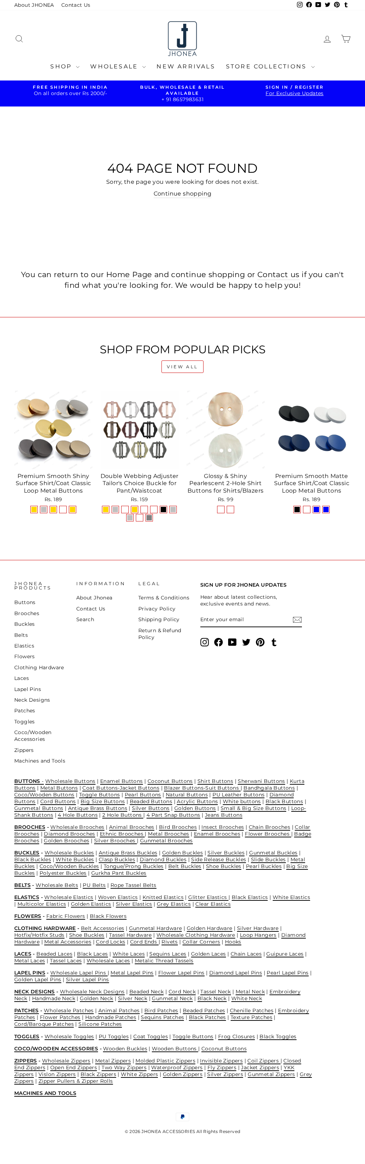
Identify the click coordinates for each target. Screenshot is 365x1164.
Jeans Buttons (223, 815)
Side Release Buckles (218, 859)
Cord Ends (144, 942)
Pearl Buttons (143, 794)
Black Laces (92, 954)
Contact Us (76, 5)
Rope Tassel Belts (133, 885)
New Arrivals (185, 66)
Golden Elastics (91, 904)
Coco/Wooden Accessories (32, 735)
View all (182, 366)
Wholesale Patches (69, 1010)
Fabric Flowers (65, 916)
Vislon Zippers (57, 1074)
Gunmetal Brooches (166, 840)
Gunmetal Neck (172, 998)
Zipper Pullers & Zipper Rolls (75, 1081)
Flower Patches (60, 1017)
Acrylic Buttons (197, 801)
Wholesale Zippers (66, 1061)
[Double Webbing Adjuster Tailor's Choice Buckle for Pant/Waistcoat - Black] (163, 509)
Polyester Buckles (63, 873)
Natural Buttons (187, 794)
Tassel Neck (215, 991)
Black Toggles (277, 1036)
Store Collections (267, 66)
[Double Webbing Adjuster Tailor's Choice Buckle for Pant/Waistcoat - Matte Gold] (134, 509)
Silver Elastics (134, 904)
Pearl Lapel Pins (287, 973)
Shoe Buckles (223, 866)
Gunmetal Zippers (271, 1074)
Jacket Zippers (260, 1067)
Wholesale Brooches (77, 827)
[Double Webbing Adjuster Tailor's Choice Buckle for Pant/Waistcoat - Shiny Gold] (105, 509)
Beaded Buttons (151, 801)
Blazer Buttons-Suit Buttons (202, 788)
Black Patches (207, 1017)
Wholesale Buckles (69, 853)
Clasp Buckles (117, 859)
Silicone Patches (100, 1024)
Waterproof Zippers (176, 1067)
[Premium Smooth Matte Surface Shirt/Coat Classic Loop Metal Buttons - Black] (297, 509)
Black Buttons (284, 801)
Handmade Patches (110, 1017)
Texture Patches (251, 1017)
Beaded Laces (54, 954)
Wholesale (115, 66)
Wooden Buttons (175, 1048)
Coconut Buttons (170, 781)
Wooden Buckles (125, 1048)
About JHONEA (34, 5)
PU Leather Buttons (238, 794)
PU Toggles (114, 1036)
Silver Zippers (225, 1074)
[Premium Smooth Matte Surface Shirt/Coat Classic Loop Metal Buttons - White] (306, 509)
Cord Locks (110, 942)
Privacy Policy (157, 609)
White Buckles (75, 859)
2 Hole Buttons (122, 815)
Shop (62, 66)
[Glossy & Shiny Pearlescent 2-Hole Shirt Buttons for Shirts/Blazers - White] (230, 509)
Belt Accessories (102, 928)
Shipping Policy (159, 619)
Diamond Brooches (69, 834)
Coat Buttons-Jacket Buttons (120, 788)
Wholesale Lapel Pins (78, 973)
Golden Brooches (66, 840)
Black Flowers (108, 916)
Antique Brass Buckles (128, 853)
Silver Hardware (258, 928)
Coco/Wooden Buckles (69, 866)
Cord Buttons (58, 801)
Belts (21, 635)
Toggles (24, 721)
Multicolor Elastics (41, 904)
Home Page (129, 274)
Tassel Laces (66, 960)
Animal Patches (119, 1010)
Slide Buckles (268, 859)
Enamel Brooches (217, 834)
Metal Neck (250, 991)
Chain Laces (246, 954)
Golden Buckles (182, 853)
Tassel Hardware (130, 935)
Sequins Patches (162, 1017)
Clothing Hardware (39, 667)
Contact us (278, 274)
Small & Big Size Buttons (254, 808)
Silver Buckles (226, 853)
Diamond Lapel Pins (235, 973)
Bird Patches (161, 1010)
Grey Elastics (174, 904)
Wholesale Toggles (69, 1036)
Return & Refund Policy (159, 634)
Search (85, 619)
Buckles (24, 624)
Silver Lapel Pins (87, 979)
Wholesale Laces (108, 960)
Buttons (25, 602)
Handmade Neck (53, 998)
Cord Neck (182, 991)
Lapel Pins (27, 689)
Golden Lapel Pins (37, 979)
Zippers (24, 750)
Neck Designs (32, 700)
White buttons (242, 801)
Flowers (24, 656)
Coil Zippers (263, 1061)
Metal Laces (29, 960)
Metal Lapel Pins (131, 973)
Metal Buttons (59, 788)
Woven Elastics (118, 897)
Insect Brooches (222, 827)
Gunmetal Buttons (38, 808)
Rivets (169, 942)
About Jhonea (94, 598)
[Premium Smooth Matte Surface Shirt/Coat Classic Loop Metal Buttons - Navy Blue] (316, 509)
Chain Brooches (270, 827)
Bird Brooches (178, 827)
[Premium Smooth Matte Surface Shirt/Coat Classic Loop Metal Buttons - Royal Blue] (326, 509)
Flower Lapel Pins (181, 973)
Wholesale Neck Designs (92, 991)
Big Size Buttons (103, 801)
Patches (24, 710)
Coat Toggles (150, 1036)
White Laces (129, 954)
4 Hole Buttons (78, 815)
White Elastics (291, 897)
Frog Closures (236, 1036)
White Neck (246, 998)
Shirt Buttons (215, 781)
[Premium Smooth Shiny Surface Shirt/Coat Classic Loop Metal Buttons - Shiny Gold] (34, 509)
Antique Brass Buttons (97, 808)
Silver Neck (132, 998)
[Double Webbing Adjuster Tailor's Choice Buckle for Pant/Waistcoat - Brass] (139, 517)
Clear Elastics (213, 904)
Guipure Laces (284, 954)
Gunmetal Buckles (273, 853)
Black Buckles (32, 859)
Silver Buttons (151, 808)
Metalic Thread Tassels (164, 960)
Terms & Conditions (163, 598)
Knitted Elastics (163, 897)
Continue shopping (183, 193)
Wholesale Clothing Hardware (195, 935)
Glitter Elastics (208, 897)
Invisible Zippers (221, 1061)
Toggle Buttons (99, 794)
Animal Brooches (131, 827)
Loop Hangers (258, 935)
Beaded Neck (146, 991)
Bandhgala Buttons (269, 788)
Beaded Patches (204, 1010)
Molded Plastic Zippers (165, 1061)
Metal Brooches (168, 834)
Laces (21, 678)
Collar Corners (201, 942)
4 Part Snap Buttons (173, 815)
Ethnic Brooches (122, 834)
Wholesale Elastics (68, 897)
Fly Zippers (221, 1067)
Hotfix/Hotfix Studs (39, 935)
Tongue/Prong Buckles (134, 866)
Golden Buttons (195, 808)
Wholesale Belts (57, 885)
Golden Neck (96, 998)
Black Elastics (250, 897)
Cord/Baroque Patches (44, 1024)
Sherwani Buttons (261, 781)
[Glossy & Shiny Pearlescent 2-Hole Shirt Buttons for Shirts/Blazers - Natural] (220, 509)
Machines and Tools (39, 761)
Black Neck (212, 998)
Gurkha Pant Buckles (118, 873)
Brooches (26, 613)
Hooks (233, 942)
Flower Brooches (268, 834)
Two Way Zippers (124, 1067)
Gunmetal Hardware (155, 928)
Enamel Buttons (121, 781)
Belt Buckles (184, 866)
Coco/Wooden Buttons (44, 794)
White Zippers (139, 1074)
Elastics (24, 646)
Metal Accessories (67, 942)
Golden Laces (208, 954)
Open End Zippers (73, 1067)
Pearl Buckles (264, 866)
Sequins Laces (167, 954)
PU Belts (94, 885)
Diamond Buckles (163, 859)
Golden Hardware (209, 928)
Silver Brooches (115, 840)
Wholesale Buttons (70, 781)
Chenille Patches (251, 1010)
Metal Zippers (113, 1061)
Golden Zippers (183, 1074)
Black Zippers (98, 1074)
